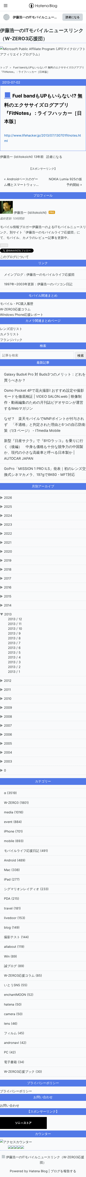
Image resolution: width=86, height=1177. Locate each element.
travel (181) (12, 908)
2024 (8, 516)
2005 (8, 743)
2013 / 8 (14, 638)
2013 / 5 (14, 652)
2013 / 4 (14, 657)
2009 (8, 708)
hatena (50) (13, 1004)
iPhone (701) (13, 831)
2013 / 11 (14, 624)
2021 (7, 542)
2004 (8, 752)
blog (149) (12, 927)
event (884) (13, 822)
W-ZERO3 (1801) (16, 803)
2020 (8, 551)
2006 (8, 734)
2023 (8, 525)
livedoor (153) (14, 918)
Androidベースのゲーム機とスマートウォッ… (21, 181)
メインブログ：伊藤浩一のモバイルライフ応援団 (39, 275)
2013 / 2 (14, 667)
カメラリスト (9, 334)
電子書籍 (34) (14, 1062)
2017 (7, 578)
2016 (7, 587)
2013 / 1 (14, 672)
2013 (8, 614)
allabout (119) (14, 947)
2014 (7, 605)
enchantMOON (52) (18, 995)
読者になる (73, 17)
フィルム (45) (14, 1033)
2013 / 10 (15, 629)
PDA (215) (11, 898)
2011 (7, 690)
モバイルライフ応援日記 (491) (26, 851)
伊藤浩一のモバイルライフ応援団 (50, 232)
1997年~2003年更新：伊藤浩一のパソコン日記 (38, 284)
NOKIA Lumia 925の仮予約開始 (65, 181)
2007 (8, 725)
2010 (7, 699)
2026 (8, 498)
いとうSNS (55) (15, 985)
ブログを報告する (63, 1171)
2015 (7, 596)
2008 (8, 716)
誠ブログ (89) (14, 966)
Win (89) (10, 956)
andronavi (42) (15, 1043)
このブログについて (14, 257)
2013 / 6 (14, 648)
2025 (8, 507)
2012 (7, 681)
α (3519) (10, 793)
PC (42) (10, 1052)
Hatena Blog (38, 1171)
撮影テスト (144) (16, 937)
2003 (8, 761)
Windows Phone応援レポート (21, 315)
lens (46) (10, 1023)
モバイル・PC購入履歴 (16, 304)
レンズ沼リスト (11, 329)
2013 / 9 (14, 633)
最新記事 (43, 362)
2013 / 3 (14, 662)
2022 (8, 533)
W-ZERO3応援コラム (15, 309)
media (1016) (13, 812)
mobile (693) (14, 841)
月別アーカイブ (43, 486)
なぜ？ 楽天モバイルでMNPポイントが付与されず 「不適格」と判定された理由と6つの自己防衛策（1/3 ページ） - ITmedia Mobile (44, 424)
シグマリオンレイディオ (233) (26, 889)
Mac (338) (12, 870)
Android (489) (14, 860)
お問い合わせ (9, 1105)
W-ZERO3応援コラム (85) (23, 975)
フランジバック (11, 340)
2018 (7, 569)
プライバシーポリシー (16, 1091)
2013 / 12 (15, 619)
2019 (7, 560)
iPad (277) (12, 879)
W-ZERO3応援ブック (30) (23, 1072)
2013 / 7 (14, 643)
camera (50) (13, 1014)
